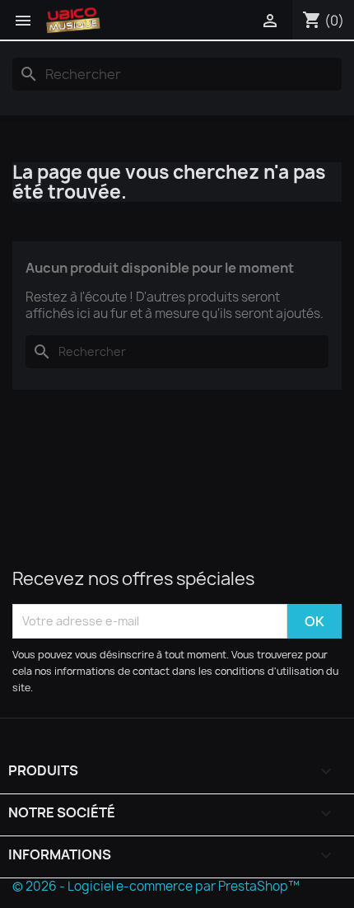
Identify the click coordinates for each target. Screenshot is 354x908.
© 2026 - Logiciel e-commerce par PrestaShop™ (156, 886)
